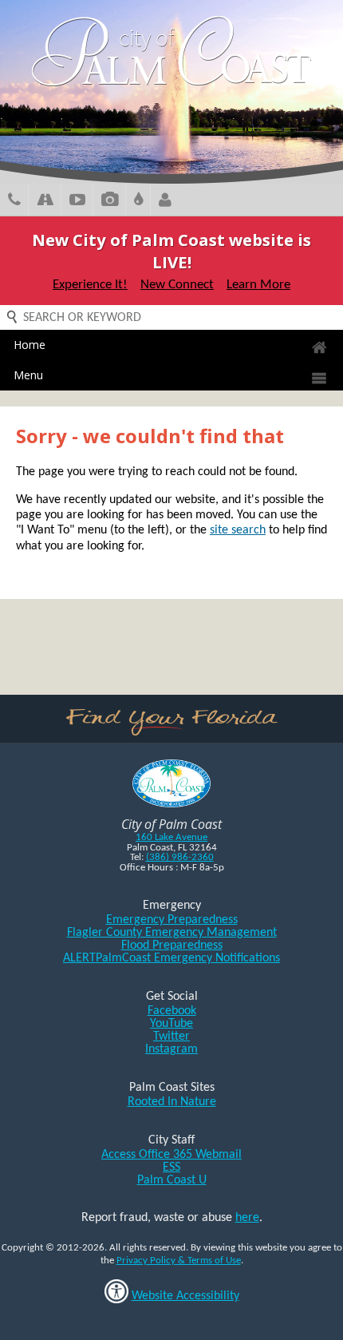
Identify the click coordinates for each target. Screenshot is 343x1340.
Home (29, 344)
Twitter (171, 1036)
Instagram (171, 1049)
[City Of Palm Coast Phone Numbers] (14, 202)
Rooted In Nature (172, 1102)
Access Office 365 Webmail (171, 1154)
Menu (28, 375)
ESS (171, 1167)
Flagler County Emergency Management (172, 932)
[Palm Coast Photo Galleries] (109, 202)
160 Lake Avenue (171, 837)
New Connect (177, 284)
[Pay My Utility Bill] (138, 202)
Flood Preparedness (172, 945)
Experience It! (90, 284)
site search (238, 530)
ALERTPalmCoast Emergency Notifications (171, 958)
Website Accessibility (185, 1296)
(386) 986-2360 (180, 857)
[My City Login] (165, 202)
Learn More (258, 284)
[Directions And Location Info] (45, 202)
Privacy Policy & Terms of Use (178, 1260)
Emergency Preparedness (172, 920)
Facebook (172, 1011)
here (247, 1217)
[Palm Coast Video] (77, 202)
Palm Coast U (172, 1180)
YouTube (171, 1023)
